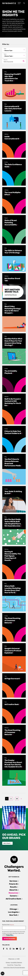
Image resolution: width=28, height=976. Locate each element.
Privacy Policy (9, 934)
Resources (13, 893)
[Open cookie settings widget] (2, 973)
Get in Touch (6, 843)
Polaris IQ (13, 884)
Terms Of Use (10, 965)
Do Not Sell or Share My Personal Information (14, 967)
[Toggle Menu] (19, 3)
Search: (6, 59)
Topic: (5, 54)
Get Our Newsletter (9, 938)
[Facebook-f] (3, 949)
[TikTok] (23, 949)
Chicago (13, 909)
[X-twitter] (7, 949)
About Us (13, 890)
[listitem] (14, 84)
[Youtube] (17, 949)
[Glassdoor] (20, 949)
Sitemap (8, 962)
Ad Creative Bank (13, 899)
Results (13, 887)
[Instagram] (10, 949)
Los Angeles (13, 912)
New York (13, 915)
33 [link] (17, 798)
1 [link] (6, 798)
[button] (14, 50)
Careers (13, 896)
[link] (21, 798)
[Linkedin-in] (13, 949)
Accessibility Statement (16, 962)
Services (13, 881)
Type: (5, 48)
